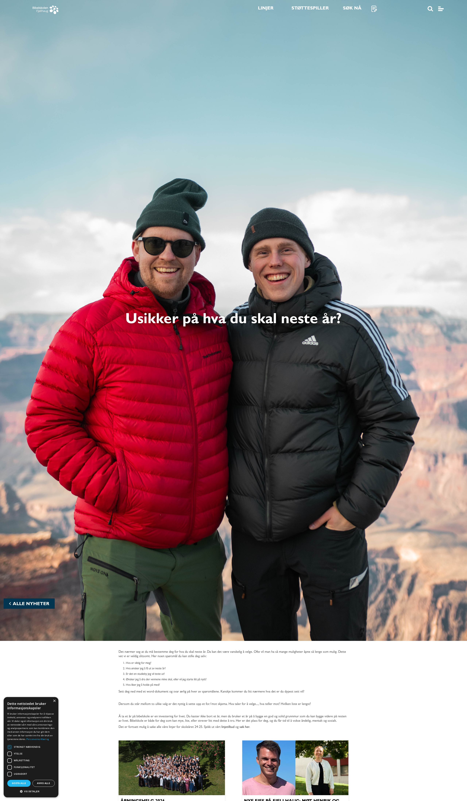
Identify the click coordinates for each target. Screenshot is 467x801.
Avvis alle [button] (43, 783)
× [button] (54, 701)
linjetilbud (228, 727)
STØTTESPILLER (310, 8)
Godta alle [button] (19, 783)
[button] (31, 791)
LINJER (265, 8)
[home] (50, 8)
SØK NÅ (352, 8)
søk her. (245, 727)
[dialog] (31, 747)
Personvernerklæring (37, 739)
